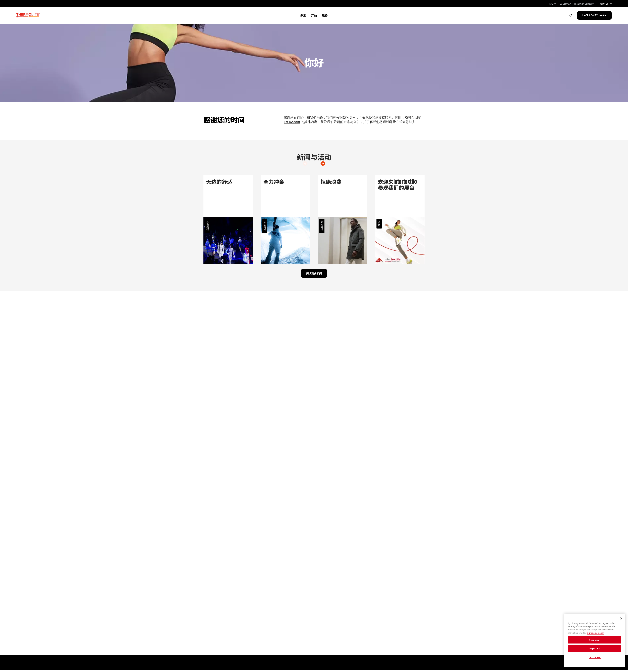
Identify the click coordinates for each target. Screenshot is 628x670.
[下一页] (303, 163)
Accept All (594, 639)
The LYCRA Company (584, 3)
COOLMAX (565, 3)
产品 (314, 15)
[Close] (621, 618)
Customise (595, 657)
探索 (303, 15)
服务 (325, 15)
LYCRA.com (292, 122)
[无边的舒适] (228, 219)
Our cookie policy (595, 632)
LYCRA (553, 3)
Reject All (594, 648)
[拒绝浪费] (342, 219)
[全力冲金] (285, 219)
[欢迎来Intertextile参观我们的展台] (400, 219)
